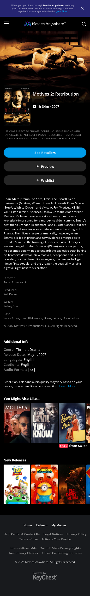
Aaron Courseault (15, 282)
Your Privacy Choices (23, 553)
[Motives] (17, 423)
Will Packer (11, 294)
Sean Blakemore (31, 318)
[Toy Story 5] (17, 485)
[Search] (84, 24)
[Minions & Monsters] (44, 485)
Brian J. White (52, 318)
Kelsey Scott (12, 306)
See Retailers (45, 152)
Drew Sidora (71, 318)
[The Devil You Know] (44, 423)
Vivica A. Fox (11, 318)
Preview (47, 166)
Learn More (67, 386)
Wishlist (47, 180)
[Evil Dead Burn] (72, 485)
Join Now (62, 11)
